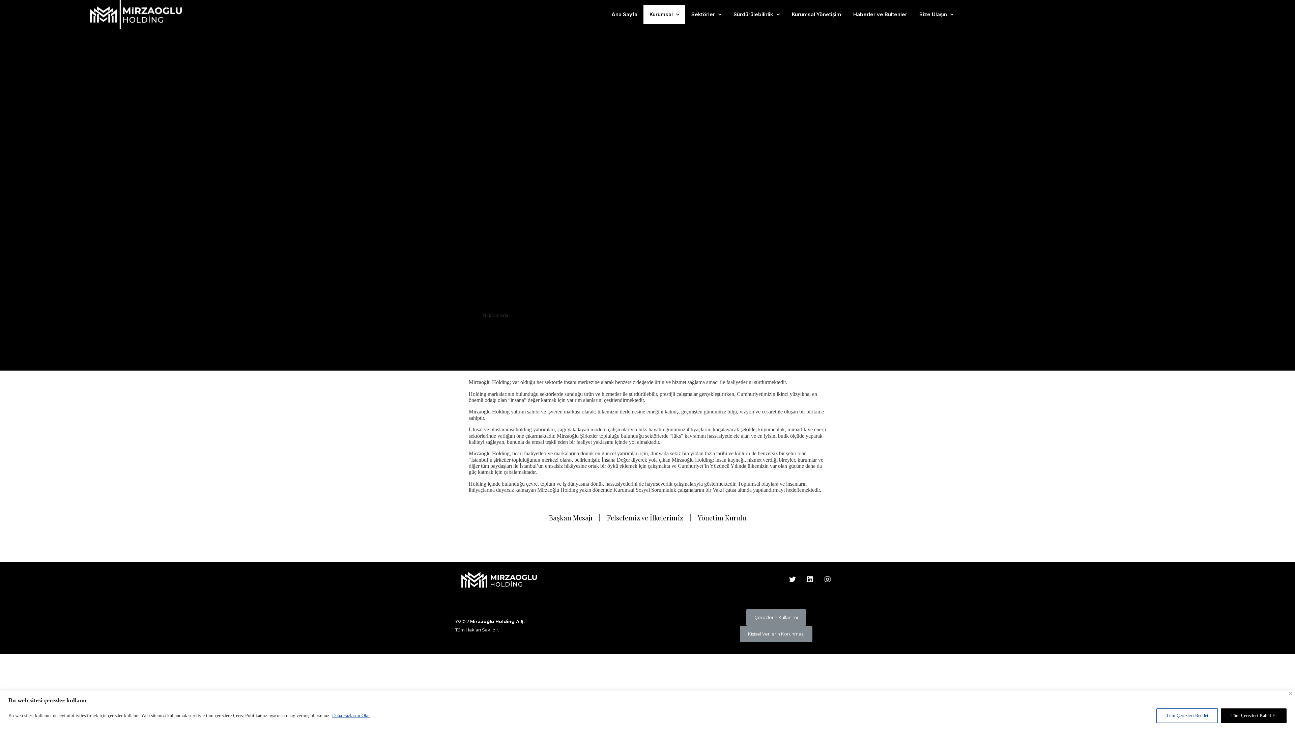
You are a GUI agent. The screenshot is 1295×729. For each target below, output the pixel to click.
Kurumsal (661, 14)
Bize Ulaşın (933, 14)
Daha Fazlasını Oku (351, 715)
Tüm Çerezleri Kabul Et (1254, 715)
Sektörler (703, 14)
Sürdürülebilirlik (753, 14)
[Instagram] (827, 579)
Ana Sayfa (624, 14)
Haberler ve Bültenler (880, 14)
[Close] (1290, 693)
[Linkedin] (810, 579)
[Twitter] (792, 579)
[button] (776, 617)
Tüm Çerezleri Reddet (1187, 715)
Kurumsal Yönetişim (816, 14)
